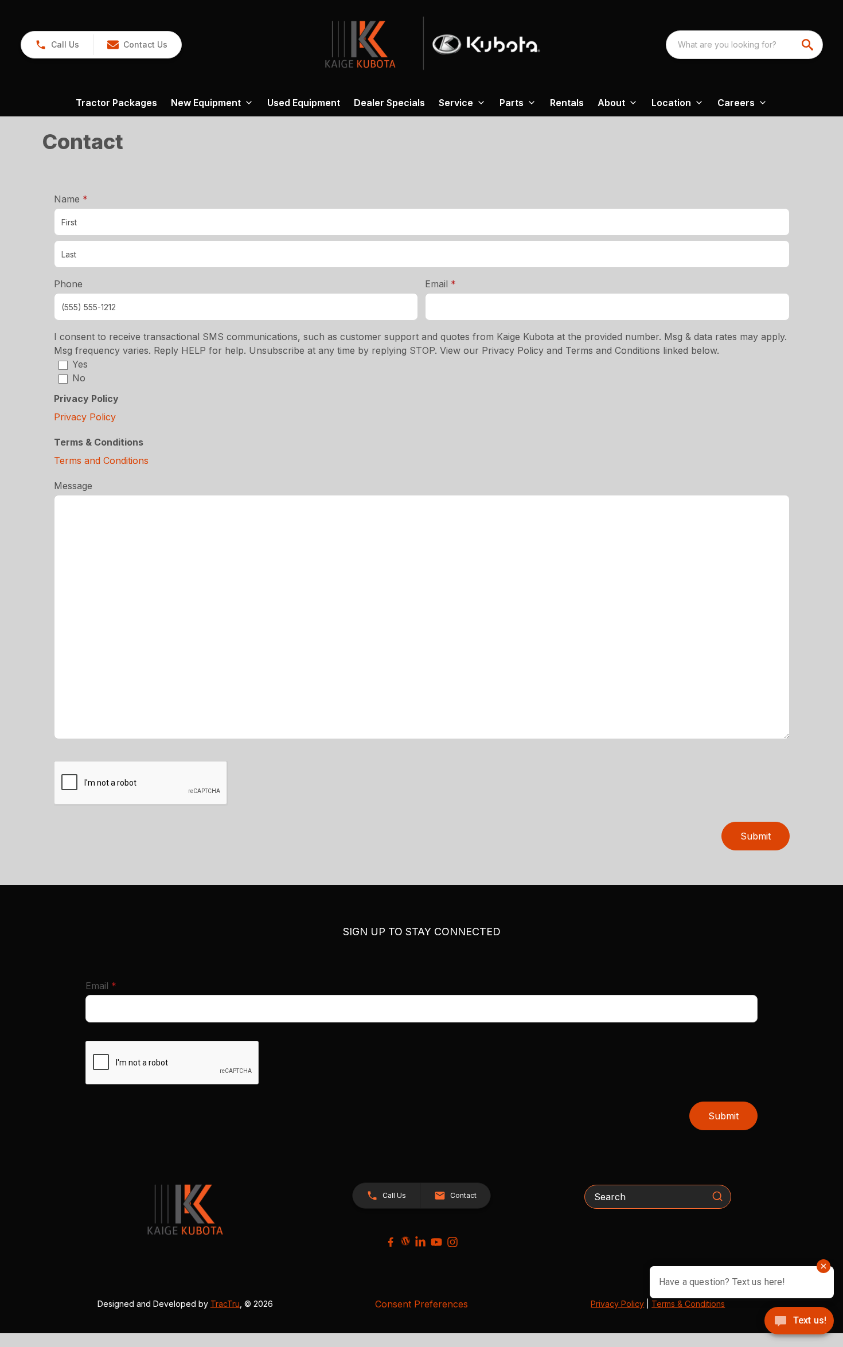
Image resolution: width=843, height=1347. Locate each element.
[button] (57, 44)
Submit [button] (755, 836)
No (78, 378)
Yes (80, 364)
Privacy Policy (85, 417)
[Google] (405, 1241)
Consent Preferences (421, 1304)
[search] (808, 45)
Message (73, 485)
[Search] (717, 1196)
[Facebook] (390, 1242)
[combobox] (744, 44)
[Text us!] (799, 1322)
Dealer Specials (389, 102)
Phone (68, 284)
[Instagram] (452, 1242)
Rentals (567, 102)
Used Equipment (303, 102)
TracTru (225, 1304)
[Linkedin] (420, 1242)
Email (458, 284)
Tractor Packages (116, 102)
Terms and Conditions (101, 460)
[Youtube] (436, 1242)
